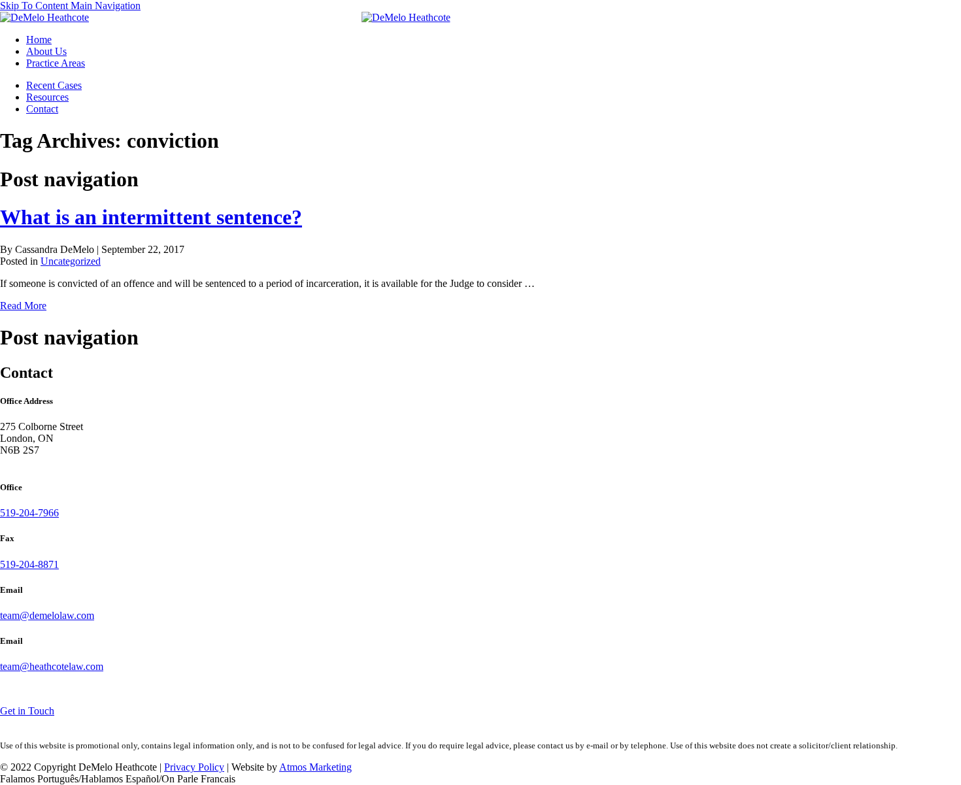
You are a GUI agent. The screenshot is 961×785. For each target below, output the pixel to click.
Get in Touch (27, 710)
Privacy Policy (194, 767)
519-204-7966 (29, 512)
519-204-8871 (29, 564)
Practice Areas (55, 63)
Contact (42, 108)
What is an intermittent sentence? (151, 217)
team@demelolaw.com (47, 615)
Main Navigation (106, 5)
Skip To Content (35, 5)
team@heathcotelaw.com (51, 666)
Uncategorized (71, 261)
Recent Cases (54, 85)
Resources (47, 97)
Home (39, 39)
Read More (23, 305)
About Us (46, 51)
